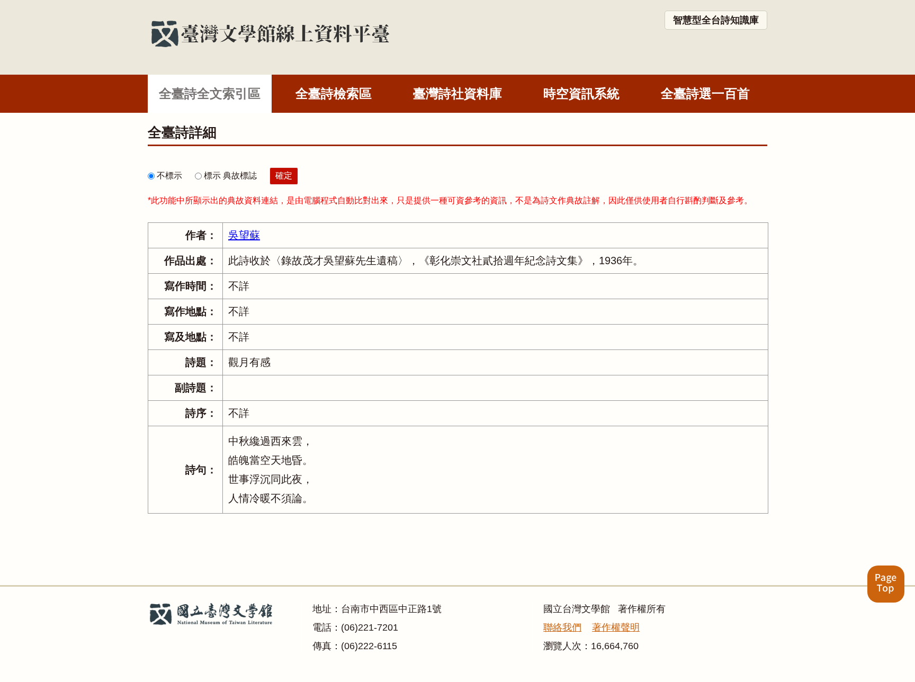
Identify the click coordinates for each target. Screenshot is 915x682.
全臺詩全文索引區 (210, 93)
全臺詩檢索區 (333, 93)
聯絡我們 (562, 627)
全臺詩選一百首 (705, 93)
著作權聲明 (616, 627)
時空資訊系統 (581, 93)
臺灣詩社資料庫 (457, 93)
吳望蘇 (244, 235)
